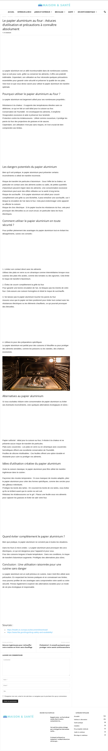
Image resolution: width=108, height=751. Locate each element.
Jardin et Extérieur (42, 12)
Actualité (10, 16)
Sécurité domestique (86, 12)
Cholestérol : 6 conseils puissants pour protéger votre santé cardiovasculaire (54, 646)
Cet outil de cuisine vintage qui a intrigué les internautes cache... (59, 729)
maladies (77, 726)
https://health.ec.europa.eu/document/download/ (27, 630)
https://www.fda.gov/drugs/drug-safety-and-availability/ (30, 632)
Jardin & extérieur (79, 732)
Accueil (11, 12)
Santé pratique (78, 722)
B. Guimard (8, 32)
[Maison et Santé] (54, 5)
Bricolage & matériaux (81, 735)
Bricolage (59, 12)
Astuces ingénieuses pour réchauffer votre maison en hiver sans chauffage (17, 646)
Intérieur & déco (24, 12)
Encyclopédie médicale (81, 729)
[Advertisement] (36, 54)
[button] (104, 12)
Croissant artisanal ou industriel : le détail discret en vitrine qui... (60, 739)
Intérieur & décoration (80, 719)
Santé (70, 12)
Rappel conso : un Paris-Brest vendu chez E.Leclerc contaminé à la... (59, 719)
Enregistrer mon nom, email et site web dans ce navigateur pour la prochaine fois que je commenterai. (36, 696)
